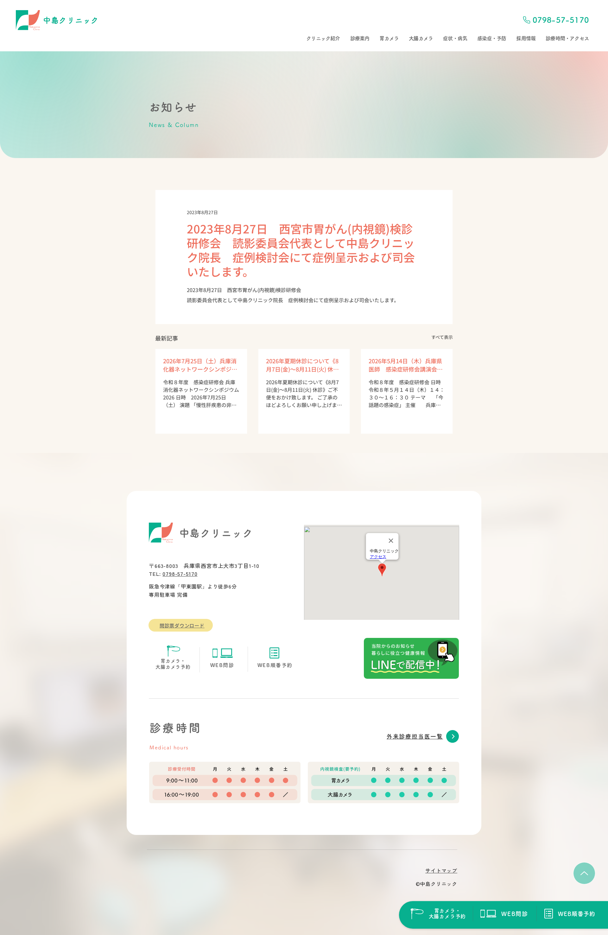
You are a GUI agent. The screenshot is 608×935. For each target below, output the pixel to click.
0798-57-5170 (179, 573)
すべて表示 (442, 337)
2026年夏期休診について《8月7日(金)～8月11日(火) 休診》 (304, 365)
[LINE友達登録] (411, 658)
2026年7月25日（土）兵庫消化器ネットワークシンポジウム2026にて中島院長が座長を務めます (200, 365)
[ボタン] (438, 914)
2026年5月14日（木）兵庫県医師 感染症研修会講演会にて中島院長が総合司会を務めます (406, 365)
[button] (323, 38)
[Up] (584, 873)
